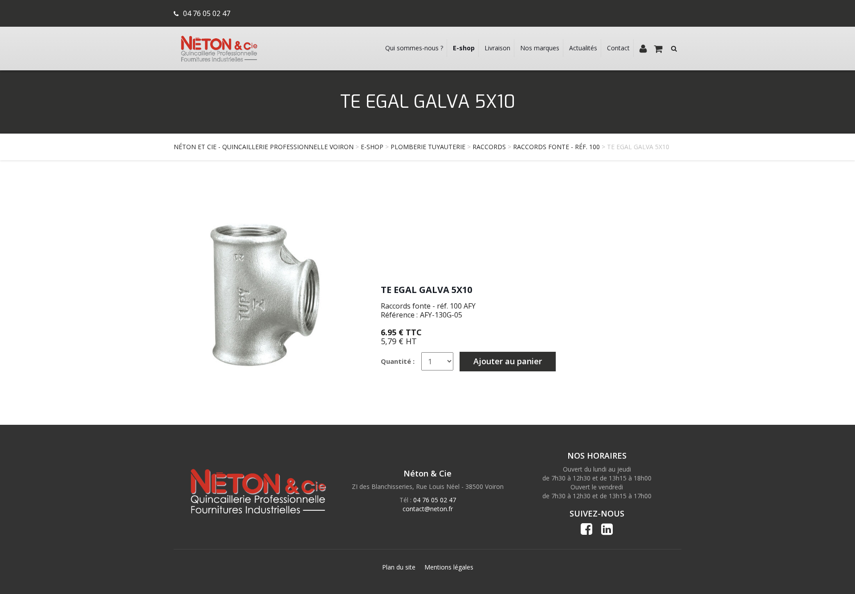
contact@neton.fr (428, 508)
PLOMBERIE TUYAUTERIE (428, 146)
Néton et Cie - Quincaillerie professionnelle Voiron (264, 146)
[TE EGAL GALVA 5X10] (265, 294)
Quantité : (398, 361)
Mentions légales (448, 567)
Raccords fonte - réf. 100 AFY (428, 306)
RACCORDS (489, 146)
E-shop (372, 146)
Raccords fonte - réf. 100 (556, 146)
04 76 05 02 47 (206, 13)
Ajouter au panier (507, 361)
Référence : (399, 314)
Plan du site (398, 567)
